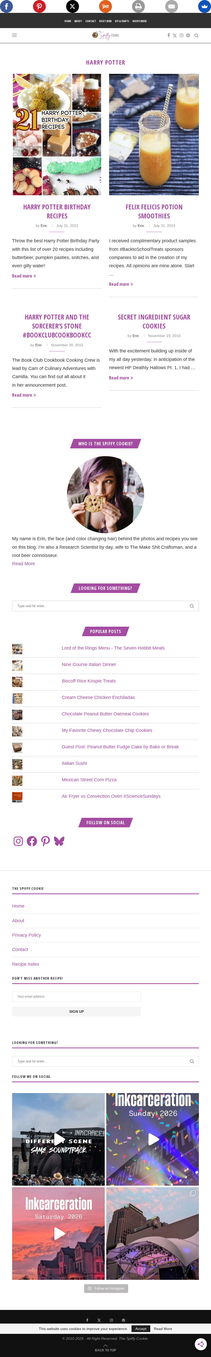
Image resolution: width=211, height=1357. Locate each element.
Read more (22, 276)
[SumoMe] (204, 6)
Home (68, 21)
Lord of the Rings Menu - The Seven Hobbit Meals (113, 648)
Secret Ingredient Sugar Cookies (154, 321)
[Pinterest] (188, 35)
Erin (44, 226)
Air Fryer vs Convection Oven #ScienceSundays (111, 796)
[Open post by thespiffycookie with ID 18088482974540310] (58, 1139)
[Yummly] (105, 6)
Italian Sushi (74, 763)
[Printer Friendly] (138, 6)
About (78, 21)
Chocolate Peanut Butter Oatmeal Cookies (105, 713)
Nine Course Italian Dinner (89, 664)
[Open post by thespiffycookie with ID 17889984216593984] (152, 1233)
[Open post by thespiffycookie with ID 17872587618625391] (152, 1139)
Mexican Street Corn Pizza (89, 779)
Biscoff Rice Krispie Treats (89, 681)
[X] (72, 6)
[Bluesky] (59, 841)
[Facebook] (168, 35)
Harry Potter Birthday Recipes (57, 211)
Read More (23, 563)
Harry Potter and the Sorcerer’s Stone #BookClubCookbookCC (57, 326)
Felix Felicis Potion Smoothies (154, 211)
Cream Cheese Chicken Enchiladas (98, 697)
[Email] (171, 6)
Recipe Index (140, 21)
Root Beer (105, 21)
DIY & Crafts (122, 21)
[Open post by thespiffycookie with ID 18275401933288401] (58, 1233)
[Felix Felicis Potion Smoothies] (154, 134)
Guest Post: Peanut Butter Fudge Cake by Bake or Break (120, 746)
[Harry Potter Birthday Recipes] (57, 134)
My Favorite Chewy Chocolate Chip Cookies (107, 730)
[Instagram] (181, 35)
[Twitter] (174, 35)
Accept (140, 1329)
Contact (90, 21)
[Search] (196, 35)
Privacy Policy (26, 935)
